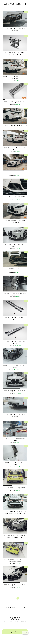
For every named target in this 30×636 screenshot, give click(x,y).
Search (5, 621)
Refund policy (23, 621)
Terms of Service (13, 621)
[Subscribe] (24, 607)
